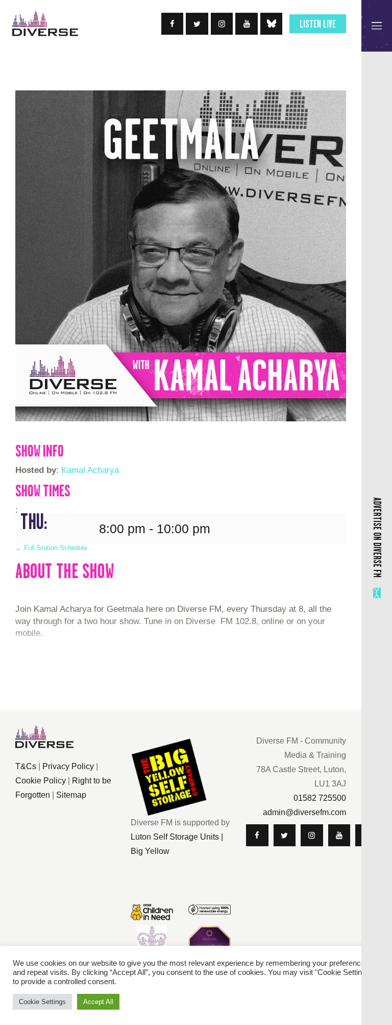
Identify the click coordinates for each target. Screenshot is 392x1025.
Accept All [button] (98, 1002)
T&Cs (25, 766)
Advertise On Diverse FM (377, 537)
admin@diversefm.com (304, 812)
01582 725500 (319, 798)
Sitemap (71, 795)
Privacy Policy (68, 766)
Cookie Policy (40, 780)
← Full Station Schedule (51, 548)
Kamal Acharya (90, 470)
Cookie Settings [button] (42, 1002)
